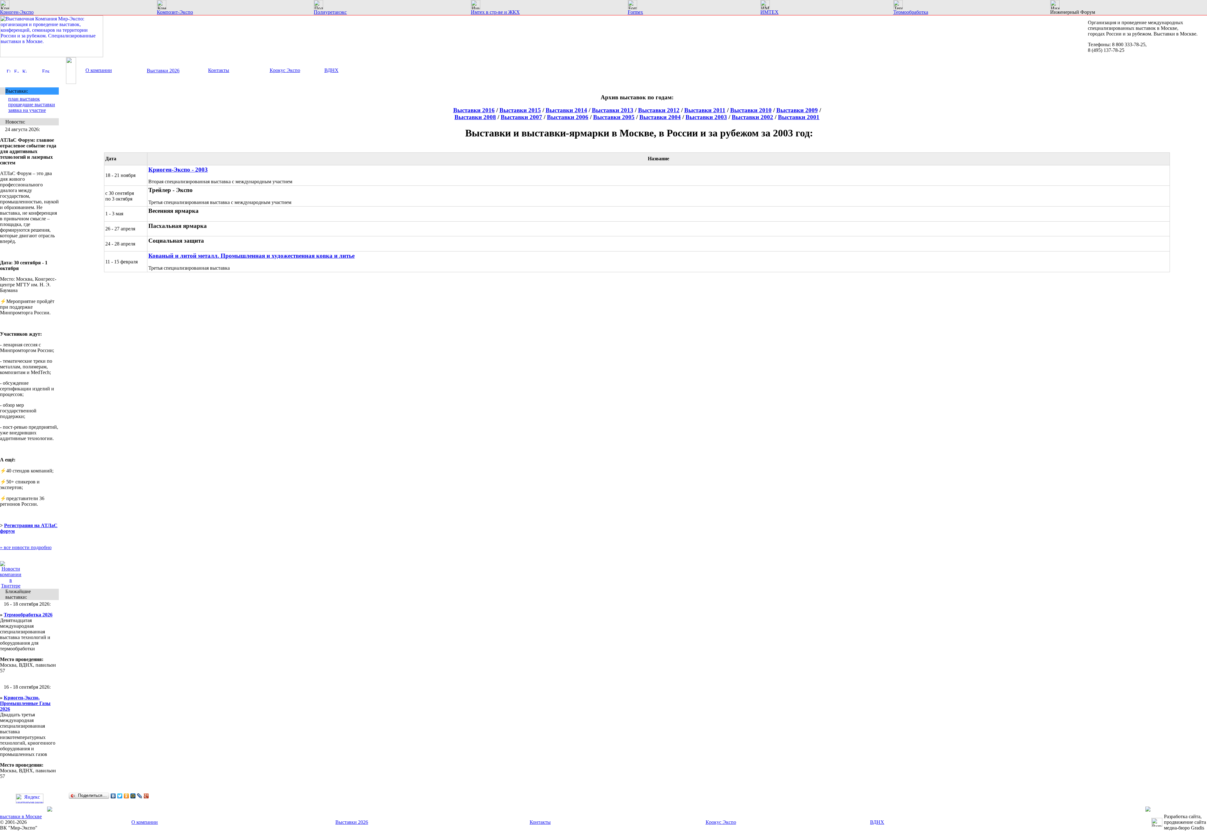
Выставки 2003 (706, 117)
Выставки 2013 (612, 110)
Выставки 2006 (567, 117)
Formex (635, 12)
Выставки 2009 (797, 110)
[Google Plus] (146, 796)
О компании (98, 70)
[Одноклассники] (126, 796)
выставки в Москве (21, 816)
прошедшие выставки (31, 104)
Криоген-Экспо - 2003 (178, 169)
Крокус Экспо (285, 70)
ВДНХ (331, 70)
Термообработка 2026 (28, 614)
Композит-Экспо (175, 12)
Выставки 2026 (163, 70)
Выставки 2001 (798, 117)
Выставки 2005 (614, 117)
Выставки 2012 (659, 110)
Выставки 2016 (474, 110)
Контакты (218, 70)
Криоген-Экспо (17, 12)
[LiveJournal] (139, 796)
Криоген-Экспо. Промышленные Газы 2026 (25, 703)
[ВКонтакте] (113, 796)
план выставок (24, 99)
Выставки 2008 (475, 117)
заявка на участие (27, 110)
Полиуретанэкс (330, 12)
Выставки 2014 (566, 110)
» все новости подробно (26, 547)
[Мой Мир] (133, 796)
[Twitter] (120, 796)
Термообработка (910, 12)
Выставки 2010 (751, 110)
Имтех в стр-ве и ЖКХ (495, 12)
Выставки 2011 (704, 110)
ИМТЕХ (769, 12)
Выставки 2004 (660, 117)
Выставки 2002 (752, 117)
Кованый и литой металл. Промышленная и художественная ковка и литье (251, 255)
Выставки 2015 (520, 110)
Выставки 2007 (521, 117)
